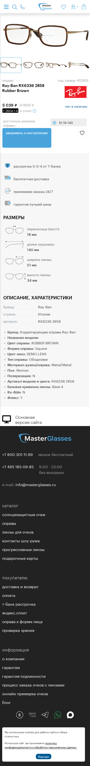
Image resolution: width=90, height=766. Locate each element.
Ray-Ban (45, 306)
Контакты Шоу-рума (21, 540)
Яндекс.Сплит (14, 612)
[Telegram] (45, 714)
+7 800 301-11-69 (17, 454)
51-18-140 (66, 122)
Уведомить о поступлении (27, 133)
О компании (13, 658)
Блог (6, 702)
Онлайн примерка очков (25, 693)
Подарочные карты (20, 558)
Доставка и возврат (20, 586)
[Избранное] (64, 6)
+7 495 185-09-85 (18, 466)
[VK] (32, 714)
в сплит (18, 110)
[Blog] (19, 714)
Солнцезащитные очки (23, 514)
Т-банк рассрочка (19, 603)
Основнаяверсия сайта (28, 419)
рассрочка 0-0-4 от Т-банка (37, 165)
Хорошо (43, 756)
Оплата (8, 595)
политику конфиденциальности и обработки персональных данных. (41, 745)
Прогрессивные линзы (23, 549)
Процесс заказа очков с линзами (33, 684)
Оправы (9, 523)
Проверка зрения (18, 630)
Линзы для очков (17, 531)
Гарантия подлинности (24, 675)
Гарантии (11, 667)
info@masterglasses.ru (36, 484)
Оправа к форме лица (22, 621)
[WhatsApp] (57, 714)
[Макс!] (70, 714)
